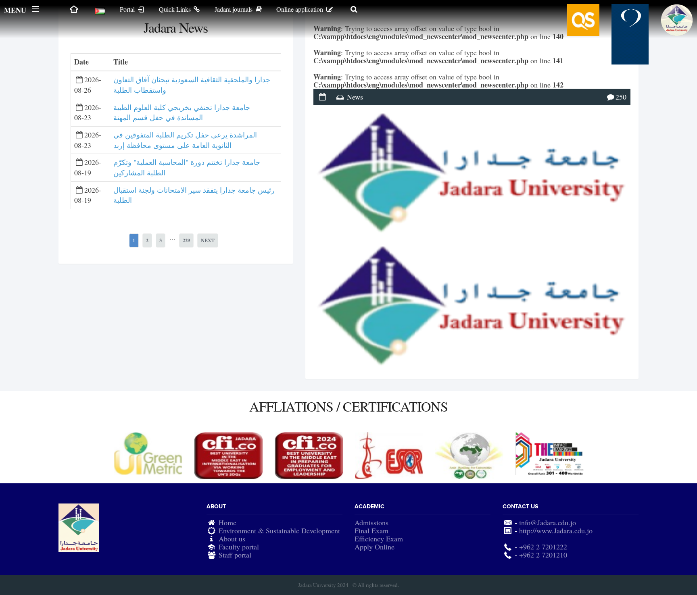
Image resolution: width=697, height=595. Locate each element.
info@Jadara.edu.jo (547, 522)
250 (621, 97)
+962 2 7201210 (543, 555)
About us (232, 538)
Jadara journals (234, 9)
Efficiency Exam (379, 538)
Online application (300, 9)
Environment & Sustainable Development (279, 530)
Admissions (371, 522)
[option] (148, 453)
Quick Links (175, 9)
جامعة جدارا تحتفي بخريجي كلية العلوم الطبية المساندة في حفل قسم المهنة (181, 112)
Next (208, 240)
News (355, 97)
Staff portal (235, 555)
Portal (128, 9)
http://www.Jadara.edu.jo (556, 530)
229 (186, 240)
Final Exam (371, 530)
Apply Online (374, 546)
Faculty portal (239, 546)
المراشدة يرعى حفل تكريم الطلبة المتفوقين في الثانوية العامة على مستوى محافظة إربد (185, 140)
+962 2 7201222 (543, 546)
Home (227, 522)
